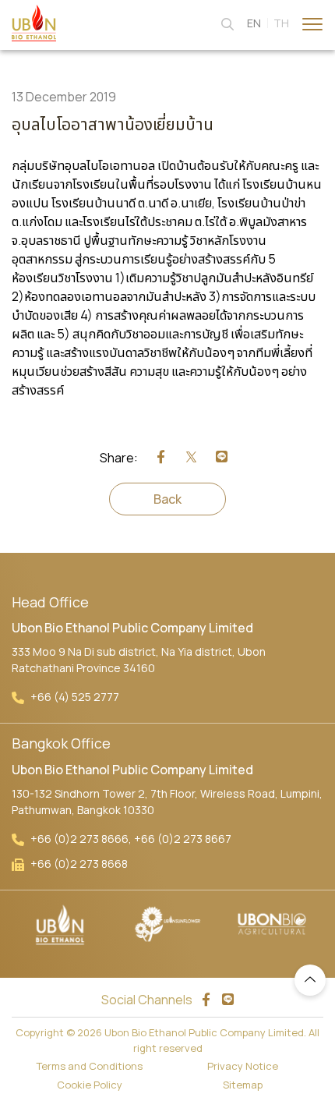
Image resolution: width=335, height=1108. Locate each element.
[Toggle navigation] (312, 22)
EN (254, 23)
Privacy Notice (242, 1066)
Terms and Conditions (90, 1066)
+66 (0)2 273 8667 (182, 838)
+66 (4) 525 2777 (74, 696)
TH (281, 23)
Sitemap (243, 1085)
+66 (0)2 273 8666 (79, 838)
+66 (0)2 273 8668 (79, 863)
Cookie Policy (89, 1085)
